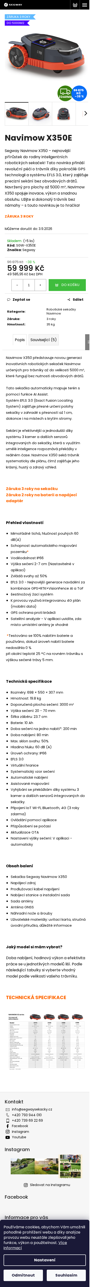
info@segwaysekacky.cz (32, 1109)
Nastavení (45, 1260)
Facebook (20, 1126)
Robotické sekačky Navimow (61, 311)
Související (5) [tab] (44, 340)
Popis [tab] (20, 340)
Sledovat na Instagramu (50, 1184)
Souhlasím (66, 1275)
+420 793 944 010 (27, 1115)
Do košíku (70, 284)
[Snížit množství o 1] (17, 285)
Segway (28, 250)
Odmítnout (23, 1275)
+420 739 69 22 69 (27, 1120)
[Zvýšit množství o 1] (40, 285)
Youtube (19, 1137)
